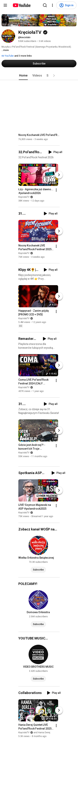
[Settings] (52, 5)
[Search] (45, 5)
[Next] (59, 175)
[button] (53, 75)
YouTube (9, 56)
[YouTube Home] (21, 5)
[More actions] (56, 190)
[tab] (23, 75)
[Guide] (5, 5)
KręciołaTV (24, 197)
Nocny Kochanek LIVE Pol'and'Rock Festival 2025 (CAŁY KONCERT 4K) (39, 134)
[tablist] (39, 75)
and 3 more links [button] (23, 56)
